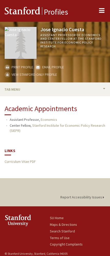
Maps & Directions (63, 224)
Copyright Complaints (66, 244)
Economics (49, 119)
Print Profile (22, 67)
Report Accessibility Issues (81, 197)
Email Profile (52, 67)
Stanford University (27, 220)
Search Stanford (62, 231)
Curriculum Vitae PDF (20, 161)
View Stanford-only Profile (34, 74)
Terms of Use (60, 238)
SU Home (57, 218)
